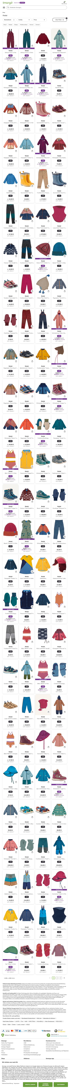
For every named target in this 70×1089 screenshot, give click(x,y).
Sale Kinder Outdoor (8, 1021)
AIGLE (28, 1024)
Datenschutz (27, 1047)
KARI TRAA (32, 1021)
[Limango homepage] (8, 3)
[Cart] (16, 45)
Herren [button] (31, 25)
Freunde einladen (5, 1045)
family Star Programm (7, 1043)
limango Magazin (5, 1047)
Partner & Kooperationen (8, 1049)
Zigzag (14, 1024)
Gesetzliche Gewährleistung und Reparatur (57, 1051)
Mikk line (39, 1018)
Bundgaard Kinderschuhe (28, 1018)
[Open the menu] (4, 7)
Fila (22, 1021)
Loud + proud (21, 1024)
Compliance (27, 1049)
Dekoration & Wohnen (49, 1018)
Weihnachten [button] (23, 25)
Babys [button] (16, 25)
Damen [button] (38, 25)
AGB (25, 1043)
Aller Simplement (49, 1021)
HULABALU (40, 1021)
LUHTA (17, 1021)
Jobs (2, 1051)
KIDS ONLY (59, 1021)
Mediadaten (4, 1055)
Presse (3, 1053)
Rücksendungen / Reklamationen (54, 1045)
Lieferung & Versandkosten (53, 1043)
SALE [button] (5, 25)
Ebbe (9, 1024)
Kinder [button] (10, 25)
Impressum (27, 1051)
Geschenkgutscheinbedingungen (32, 1055)
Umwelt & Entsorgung (52, 1047)
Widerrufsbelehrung (29, 1045)
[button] (9, 20)
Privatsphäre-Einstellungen (31, 1053)
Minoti (4, 1024)
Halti (26, 1021)
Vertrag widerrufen (51, 1049)
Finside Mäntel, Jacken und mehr (11, 1018)
